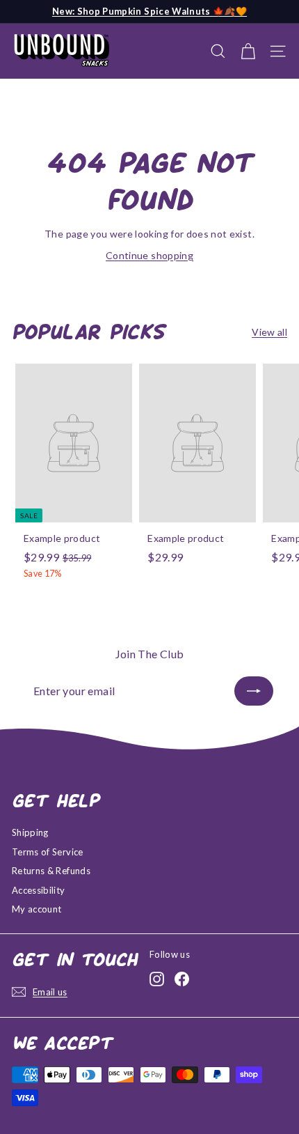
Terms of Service (47, 851)
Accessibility (38, 890)
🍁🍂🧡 (149, 11)
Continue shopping (149, 255)
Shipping (30, 832)
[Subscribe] (253, 691)
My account (37, 909)
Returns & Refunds (51, 870)
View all (269, 332)
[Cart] (248, 51)
